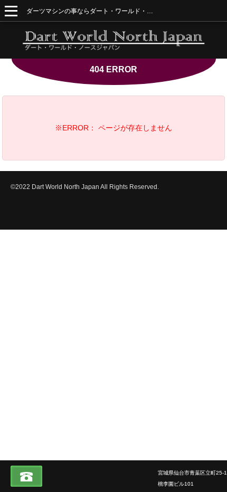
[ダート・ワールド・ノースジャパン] (113, 40)
